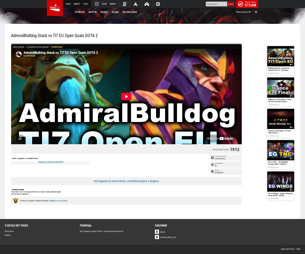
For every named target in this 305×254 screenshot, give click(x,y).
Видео (104, 12)
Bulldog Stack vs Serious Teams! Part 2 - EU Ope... (278, 69)
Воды (115, 12)
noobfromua (220, 159)
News (68, 4)
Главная (80, 12)
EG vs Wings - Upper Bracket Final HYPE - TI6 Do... (280, 194)
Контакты (9, 231)
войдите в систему (58, 201)
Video (85, 4)
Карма (8, 235)
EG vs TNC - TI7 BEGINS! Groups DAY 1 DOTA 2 (278, 163)
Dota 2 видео (18, 47)
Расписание (129, 12)
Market (77, 4)
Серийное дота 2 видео (38, 47)
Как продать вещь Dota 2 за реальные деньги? (101, 231)
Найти (231, 4)
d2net (162, 232)
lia (216, 166)
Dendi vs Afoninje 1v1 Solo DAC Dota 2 (279, 131)
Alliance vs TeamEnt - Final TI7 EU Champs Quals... (279, 100)
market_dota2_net (168, 237)
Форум (92, 12)
